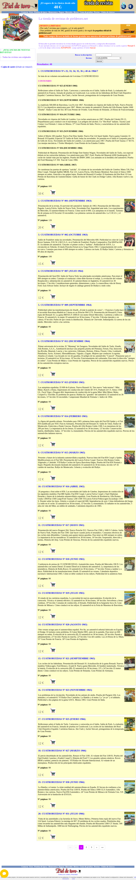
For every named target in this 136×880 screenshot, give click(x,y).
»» (102, 847)
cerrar (73, 878)
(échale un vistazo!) (16, 67)
